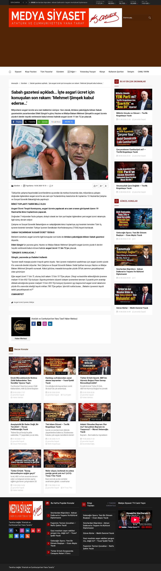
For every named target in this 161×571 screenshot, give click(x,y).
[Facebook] (11, 530)
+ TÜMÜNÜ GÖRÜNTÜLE (111, 504)
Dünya (14, 466)
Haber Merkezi (21, 339)
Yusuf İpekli (67, 395)
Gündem (24, 83)
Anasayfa (14, 83)
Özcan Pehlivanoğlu (20, 444)
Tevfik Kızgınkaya (54, 444)
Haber (93, 373)
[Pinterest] (38, 530)
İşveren (26, 302)
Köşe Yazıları (61, 373)
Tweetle (31, 122)
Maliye (31, 302)
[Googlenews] (16, 536)
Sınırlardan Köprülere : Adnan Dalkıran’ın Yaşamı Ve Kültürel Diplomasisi (59, 2)
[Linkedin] (27, 530)
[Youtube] (33, 530)
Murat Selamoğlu (88, 444)
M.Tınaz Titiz (67, 488)
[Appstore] (22, 536)
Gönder (45, 122)
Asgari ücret (18, 302)
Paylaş (19, 122)
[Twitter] (16, 530)
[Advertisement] (80, 49)
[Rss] (27, 536)
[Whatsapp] (11, 536)
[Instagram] (22, 530)
